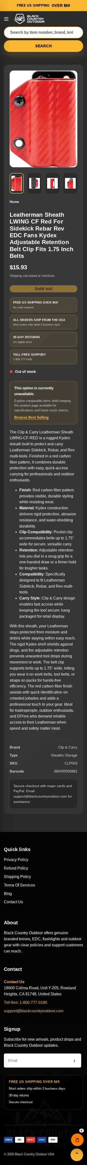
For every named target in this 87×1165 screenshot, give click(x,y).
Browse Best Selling (31, 417)
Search (43, 46)
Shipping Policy (17, 877)
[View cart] (77, 1139)
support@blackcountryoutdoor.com (33, 1011)
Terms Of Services (19, 885)
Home (14, 202)
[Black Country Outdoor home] (30, 19)
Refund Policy (16, 868)
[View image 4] (70, 183)
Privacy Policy (16, 860)
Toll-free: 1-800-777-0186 (25, 1002)
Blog (8, 894)
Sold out (43, 288)
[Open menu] (6, 19)
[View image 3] (52, 183)
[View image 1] (17, 183)
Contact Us (13, 902)
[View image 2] (35, 183)
